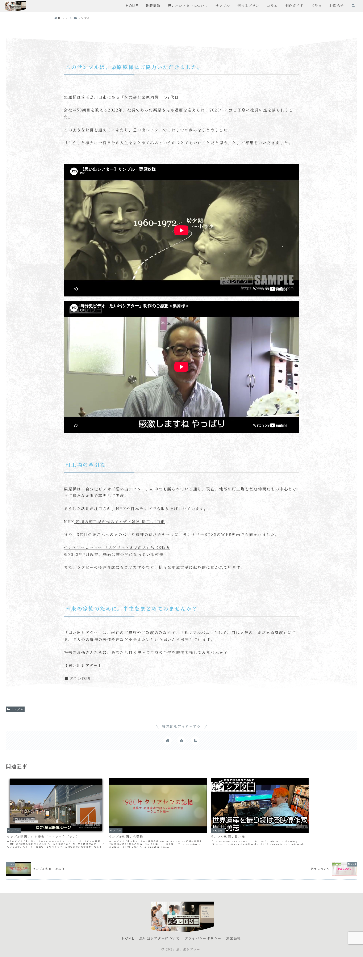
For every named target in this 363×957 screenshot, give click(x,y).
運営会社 (233, 938)
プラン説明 (80, 678)
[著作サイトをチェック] (167, 740)
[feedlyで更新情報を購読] (181, 740)
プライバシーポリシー (202, 938)
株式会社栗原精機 (141, 97)
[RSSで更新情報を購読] (195, 740)
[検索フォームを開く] (353, 5)
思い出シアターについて (159, 938)
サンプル (17, 709)
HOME (128, 938)
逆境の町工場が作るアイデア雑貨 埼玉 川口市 (120, 521)
